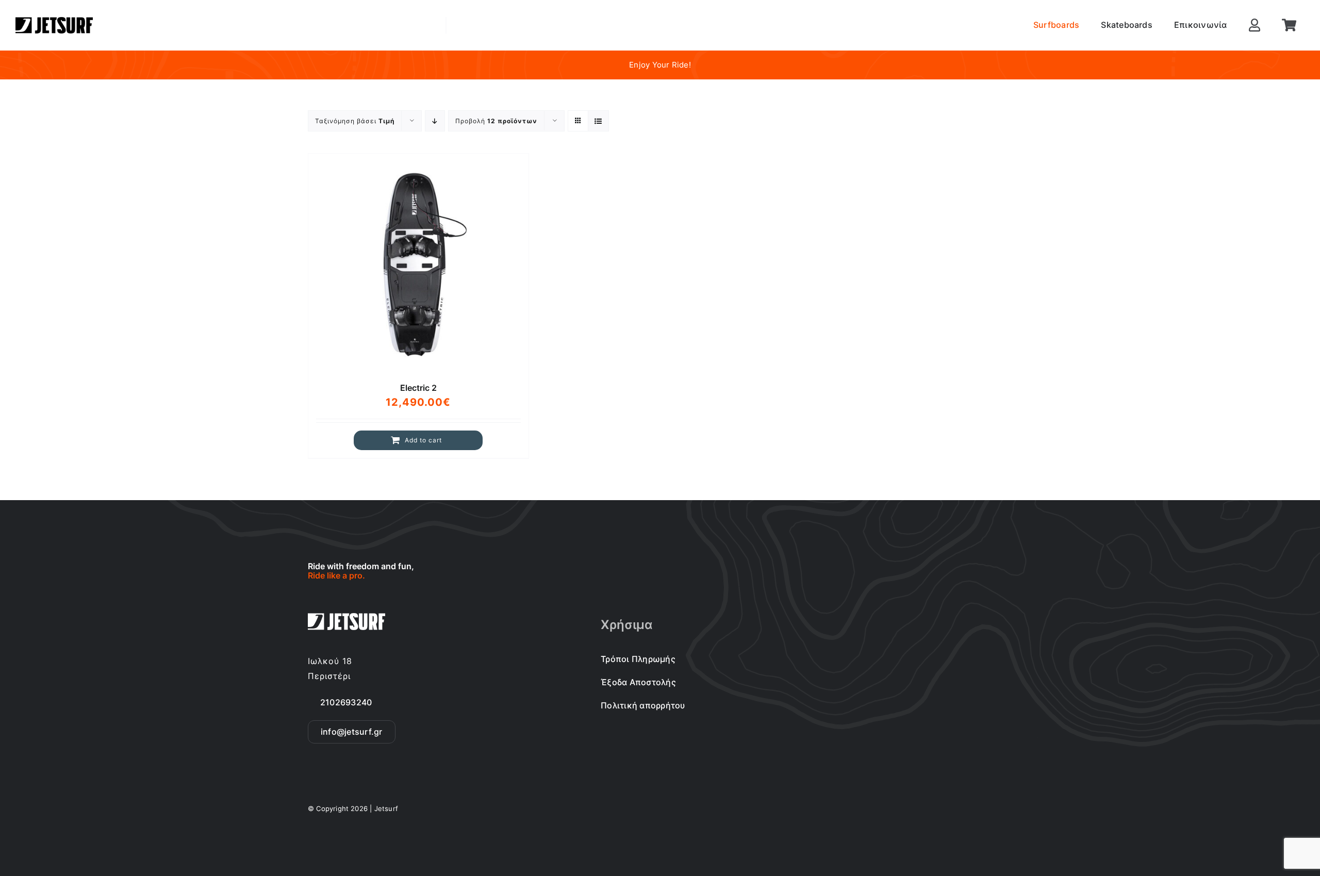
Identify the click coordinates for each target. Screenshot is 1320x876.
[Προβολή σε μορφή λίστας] (598, 121)
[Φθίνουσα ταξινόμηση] (435, 120)
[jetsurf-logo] (54, 21)
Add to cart (423, 440)
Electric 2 (418, 388)
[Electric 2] (418, 264)
